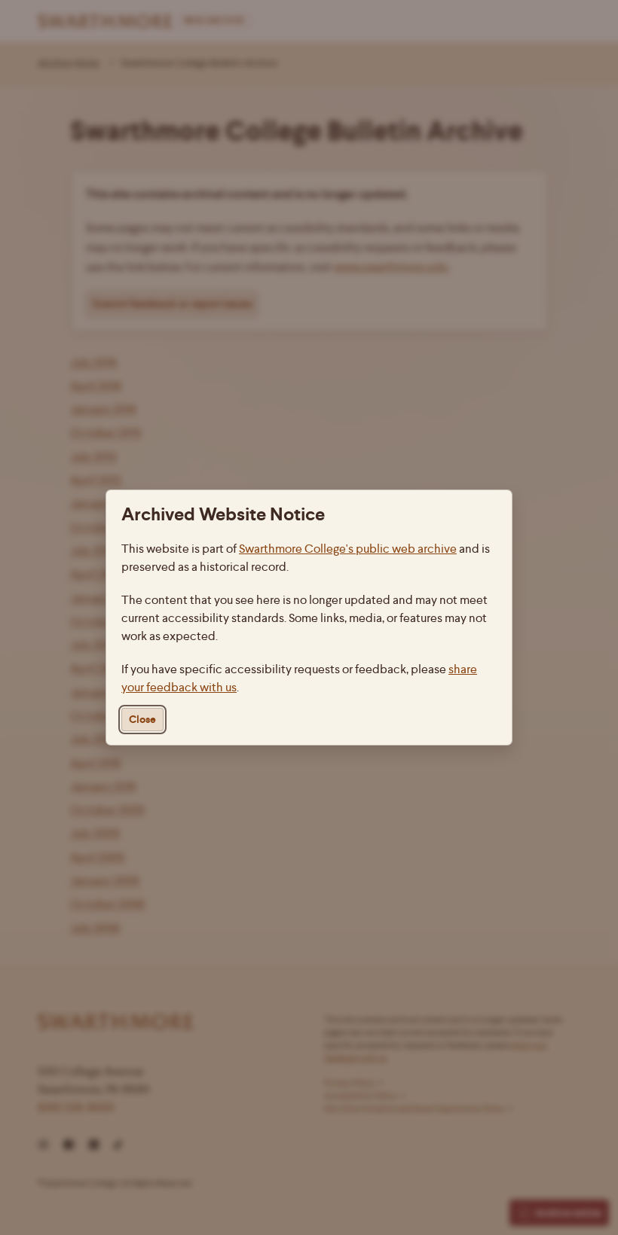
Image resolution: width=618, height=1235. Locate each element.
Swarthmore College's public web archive (348, 549)
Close (142, 719)
